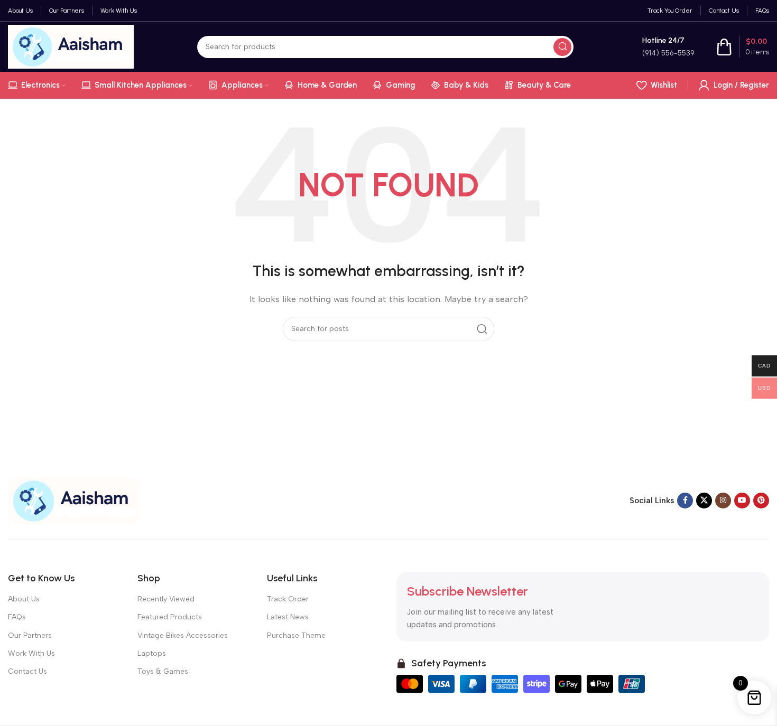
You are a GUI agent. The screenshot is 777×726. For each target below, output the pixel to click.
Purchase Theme (296, 635)
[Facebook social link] (685, 500)
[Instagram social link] (723, 500)
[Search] (562, 47)
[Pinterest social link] (761, 500)
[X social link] (704, 500)
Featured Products (169, 616)
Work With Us (31, 653)
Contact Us (27, 671)
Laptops (151, 653)
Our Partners (30, 635)
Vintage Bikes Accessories (182, 635)
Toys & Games (162, 671)
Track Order (288, 599)
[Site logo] (71, 46)
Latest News (288, 616)
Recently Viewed (166, 599)
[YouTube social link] (742, 500)
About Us (24, 599)
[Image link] (74, 500)
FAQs (17, 616)
